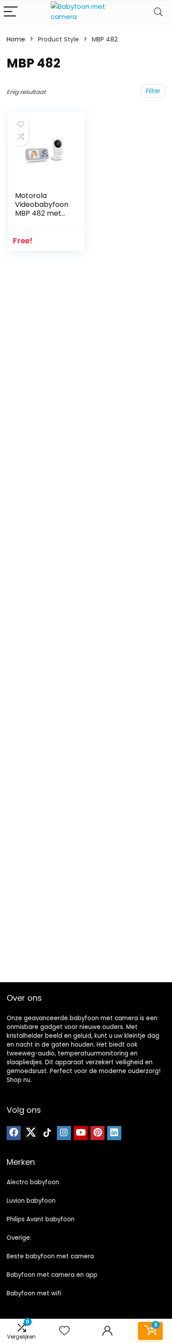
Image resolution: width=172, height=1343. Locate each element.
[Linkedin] (114, 1133)
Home (16, 39)
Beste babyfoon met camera (50, 1256)
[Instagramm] (64, 1133)
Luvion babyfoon (31, 1201)
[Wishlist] (64, 1330)
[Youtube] (81, 1133)
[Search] (158, 12)
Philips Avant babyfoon (41, 1219)
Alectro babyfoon (33, 1182)
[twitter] (30, 1133)
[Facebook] (14, 1133)
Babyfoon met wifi (34, 1293)
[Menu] (10, 12)
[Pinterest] (97, 1133)
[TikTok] (47, 1133)
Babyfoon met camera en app (52, 1275)
